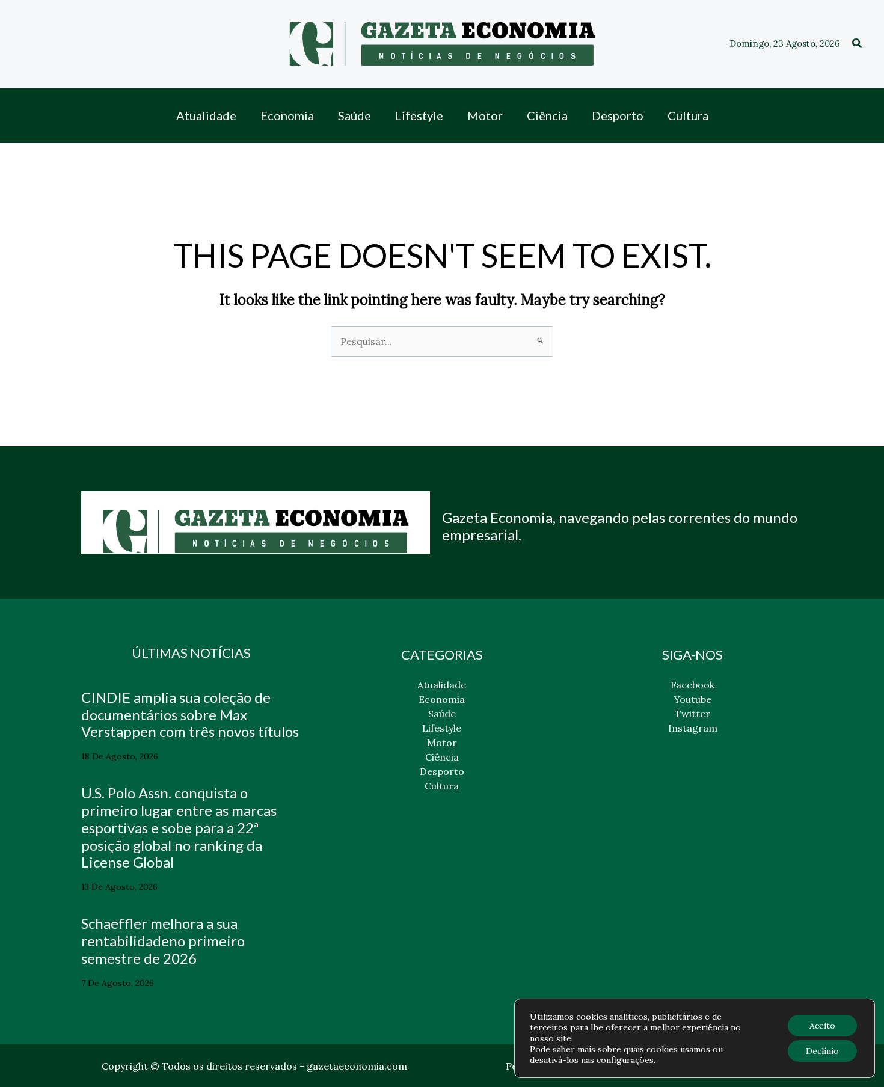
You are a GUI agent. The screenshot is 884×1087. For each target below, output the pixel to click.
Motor (442, 742)
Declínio (822, 1051)
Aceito (822, 1025)
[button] (857, 44)
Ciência (442, 757)
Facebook (692, 685)
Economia (442, 699)
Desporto (442, 771)
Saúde (442, 714)
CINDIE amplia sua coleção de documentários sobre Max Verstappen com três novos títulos (190, 714)
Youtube (692, 699)
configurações (625, 1060)
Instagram (692, 728)
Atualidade (441, 685)
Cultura (442, 786)
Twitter (692, 714)
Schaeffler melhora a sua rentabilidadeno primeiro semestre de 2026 (163, 940)
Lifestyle (441, 728)
